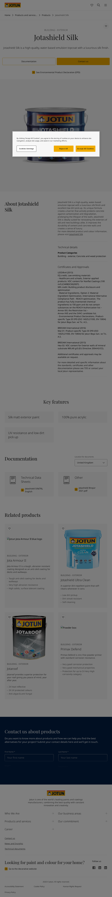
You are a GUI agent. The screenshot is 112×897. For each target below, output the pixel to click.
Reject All (63, 149)
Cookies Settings (26, 149)
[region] (56, 144)
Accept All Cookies (85, 149)
